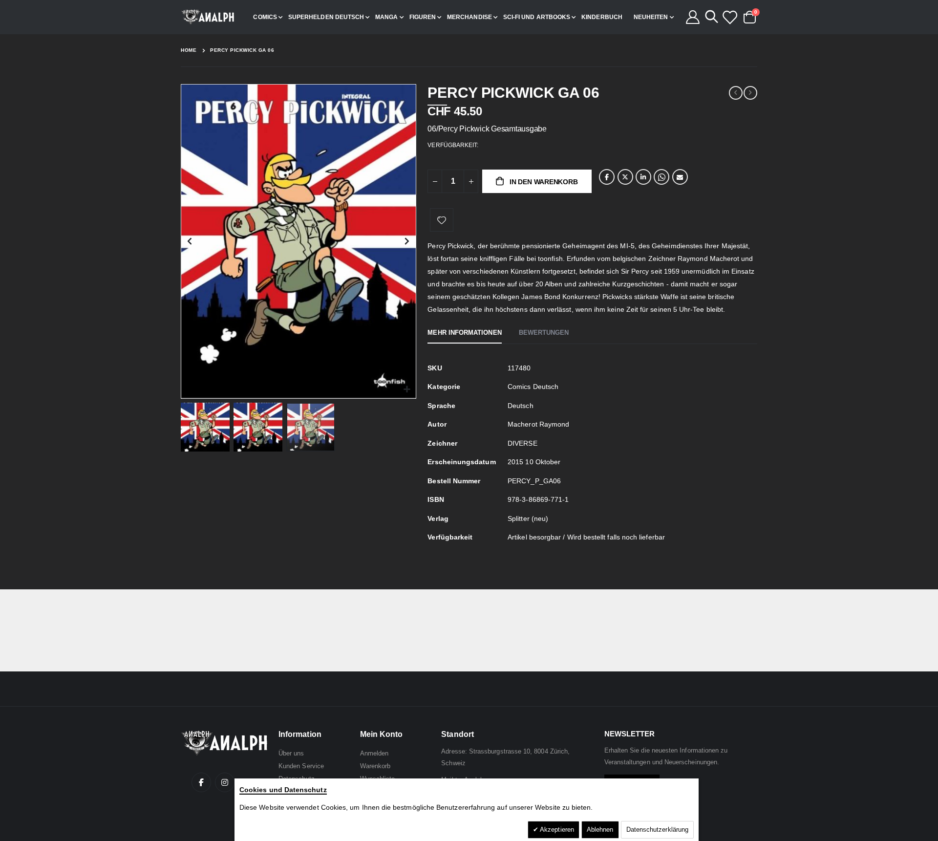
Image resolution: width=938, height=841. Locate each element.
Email (680, 177)
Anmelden (374, 753)
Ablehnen (600, 829)
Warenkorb (375, 766)
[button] (407, 389)
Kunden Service (301, 766)
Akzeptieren (556, 829)
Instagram (224, 782)
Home (188, 50)
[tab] (464, 333)
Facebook (607, 177)
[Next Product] (750, 93)
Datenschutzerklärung (657, 829)
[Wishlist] (729, 17)
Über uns (291, 753)
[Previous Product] (736, 93)
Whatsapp (661, 177)
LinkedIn (643, 177)
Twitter (625, 177)
